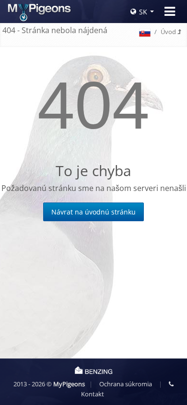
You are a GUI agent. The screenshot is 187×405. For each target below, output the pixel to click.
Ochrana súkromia (125, 384)
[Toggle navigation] (170, 11)
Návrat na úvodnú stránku (93, 211)
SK (143, 11)
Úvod (169, 31)
